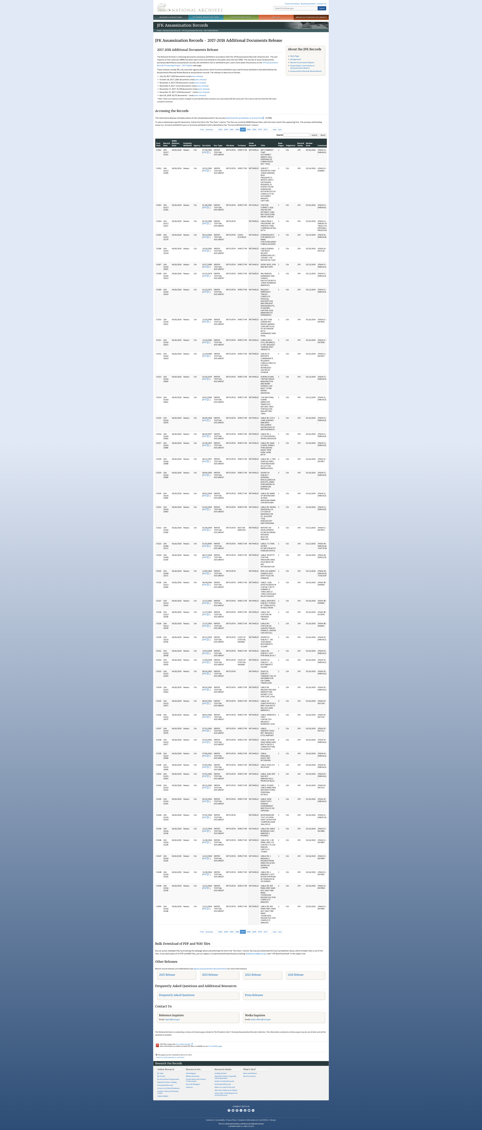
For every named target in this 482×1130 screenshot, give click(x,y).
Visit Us (276, 17)
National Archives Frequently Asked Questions (225, 1077)
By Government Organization (168, 1079)
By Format (161, 1076)
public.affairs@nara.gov (261, 1019)
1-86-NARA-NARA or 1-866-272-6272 (241, 1126)
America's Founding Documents (311, 17)
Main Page (294, 56)
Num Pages (281, 144)
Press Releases (254, 995)
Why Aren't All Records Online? (226, 1090)
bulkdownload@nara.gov (256, 953)
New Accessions (249, 1076)
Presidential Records (165, 1085)
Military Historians (192, 1076)
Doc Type (218, 145)
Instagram (236, 1110)
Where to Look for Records (225, 1087)
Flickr (253, 1110)
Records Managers (193, 1084)
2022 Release (253, 974)
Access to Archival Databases (168, 1088)
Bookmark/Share (308, 3)
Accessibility (220, 1120)
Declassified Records (223, 1084)
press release (196, 76)
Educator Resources (241, 17)
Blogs (249, 1110)
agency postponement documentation (210, 968)
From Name (251, 144)
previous (209, 129)
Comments (322, 145)
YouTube (245, 1110)
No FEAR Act (264, 1120)
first (202, 129)
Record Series (300, 144)
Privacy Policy (231, 1120)
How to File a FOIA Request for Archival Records (226, 1094)
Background (295, 59)
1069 (254, 129)
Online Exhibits (162, 1096)
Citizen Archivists (292, 3)
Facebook (228, 1110)
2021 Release (296, 974)
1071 (265, 129)
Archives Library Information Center (168, 1092)
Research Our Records (171, 17)
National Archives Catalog (167, 1082)
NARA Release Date (175, 143)
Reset (323, 135)
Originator (290, 145)
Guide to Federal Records (224, 1081)
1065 (232, 129)
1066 (237, 129)
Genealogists (191, 1073)
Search (322, 8)
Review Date (309, 144)
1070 (260, 129)
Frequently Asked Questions (177, 995)
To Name (242, 145)
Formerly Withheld (187, 144)
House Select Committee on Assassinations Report (302, 66)
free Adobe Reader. (183, 1044)
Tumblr (241, 1110)
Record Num (166, 144)
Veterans (189, 1087)
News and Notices (250, 1073)
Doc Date (206, 145)
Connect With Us (241, 1106)
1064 (226, 129)
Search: (279, 135)
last (280, 129)
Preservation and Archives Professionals (196, 1080)
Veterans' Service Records (206, 17)
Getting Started (220, 1073)
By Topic (160, 1073)
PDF (204, 152)
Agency (197, 145)
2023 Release (210, 974)
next (275, 129)
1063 (220, 129)
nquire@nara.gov (172, 1019)
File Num (230, 145)
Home (159, 30)
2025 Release (167, 974)
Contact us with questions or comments (170, 1057)
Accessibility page (215, 1046)
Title (263, 145)
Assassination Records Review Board (305, 71)
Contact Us (321, 3)
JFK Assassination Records (192, 30)
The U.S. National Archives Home (189, 7)
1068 (249, 129)
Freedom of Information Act (248, 1120)
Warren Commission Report (302, 62)
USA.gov (273, 1120)
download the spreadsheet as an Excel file (244, 118)
